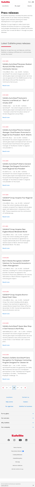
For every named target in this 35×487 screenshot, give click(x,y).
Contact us (25, 397)
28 (14, 387)
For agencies (9, 406)
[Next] (25, 387)
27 (10, 387)
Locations (5, 6)
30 (21, 387)
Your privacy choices (16, 451)
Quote (30, 6)
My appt (17, 6)
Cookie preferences (17, 454)
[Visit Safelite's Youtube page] (20, 440)
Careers (25, 402)
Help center (9, 402)
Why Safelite (5, 422)
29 (17, 387)
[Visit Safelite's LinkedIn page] (26, 440)
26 (7, 387)
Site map (17, 461)
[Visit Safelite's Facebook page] (9, 440)
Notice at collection (17, 465)
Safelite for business (25, 406)
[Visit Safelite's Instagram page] (14, 440)
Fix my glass (5, 413)
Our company (5, 427)
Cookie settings (4, 485)
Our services (5, 418)
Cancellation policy (17, 458)
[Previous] (3, 387)
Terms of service (17, 447)
